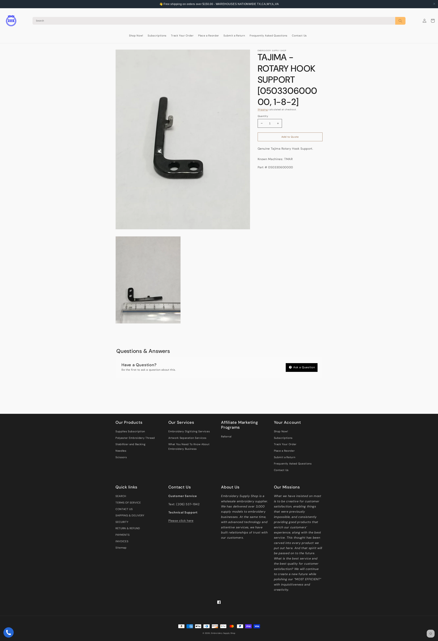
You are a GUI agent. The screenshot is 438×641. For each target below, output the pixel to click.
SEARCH (120, 496)
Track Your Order (285, 444)
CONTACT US (124, 509)
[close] (434, 4)
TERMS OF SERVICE (128, 502)
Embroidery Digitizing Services (189, 431)
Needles (120, 451)
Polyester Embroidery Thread (135, 438)
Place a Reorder (284, 451)
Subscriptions (283, 438)
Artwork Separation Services (187, 438)
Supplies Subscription (130, 431)
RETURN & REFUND (127, 528)
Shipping (263, 109)
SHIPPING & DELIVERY (129, 515)
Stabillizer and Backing (130, 444)
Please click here (181, 521)
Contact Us (281, 470)
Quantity (263, 115)
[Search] (219, 21)
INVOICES (121, 541)
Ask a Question (303, 367)
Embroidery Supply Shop (223, 633)
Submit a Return (284, 457)
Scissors (121, 457)
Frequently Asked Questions (293, 463)
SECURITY (121, 522)
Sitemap (121, 547)
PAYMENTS (122, 535)
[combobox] (214, 21)
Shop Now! (281, 431)
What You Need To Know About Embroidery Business (189, 447)
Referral (226, 436)
